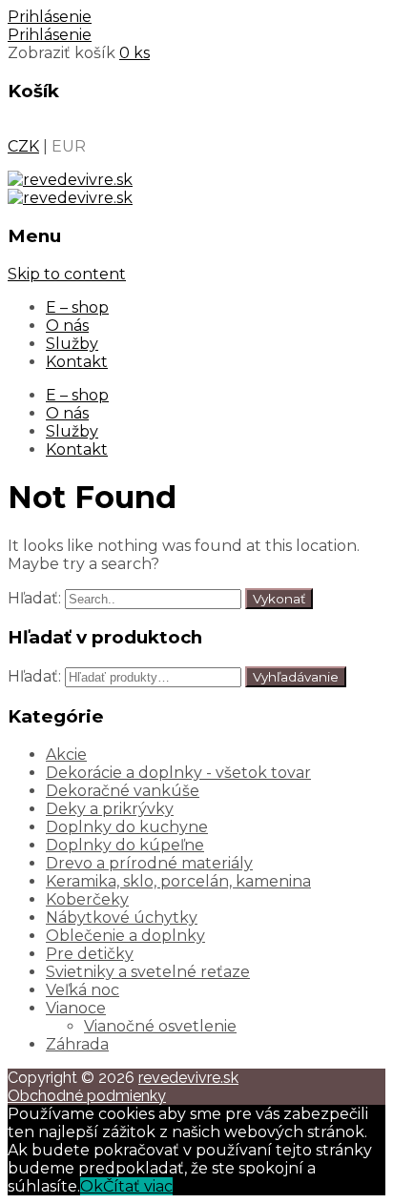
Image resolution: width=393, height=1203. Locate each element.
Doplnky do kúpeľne (125, 845)
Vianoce (76, 1008)
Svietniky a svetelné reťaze (148, 972)
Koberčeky (87, 899)
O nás (67, 325)
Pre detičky (90, 954)
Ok (91, 1186)
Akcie (66, 754)
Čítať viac (138, 1186)
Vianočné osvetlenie (160, 1026)
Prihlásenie (50, 17)
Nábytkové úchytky (121, 917)
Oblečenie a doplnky (125, 936)
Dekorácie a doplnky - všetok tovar (178, 773)
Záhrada (77, 1044)
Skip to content (67, 274)
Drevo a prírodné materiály (149, 863)
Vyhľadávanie (296, 676)
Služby (72, 344)
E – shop (77, 307)
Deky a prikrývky (110, 809)
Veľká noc (82, 990)
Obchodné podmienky (87, 1096)
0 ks (134, 53)
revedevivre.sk (188, 1078)
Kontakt (77, 362)
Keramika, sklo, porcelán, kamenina (178, 881)
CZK (23, 146)
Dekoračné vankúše (122, 791)
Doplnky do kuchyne (127, 827)
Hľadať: (34, 598)
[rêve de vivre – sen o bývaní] (70, 180)
